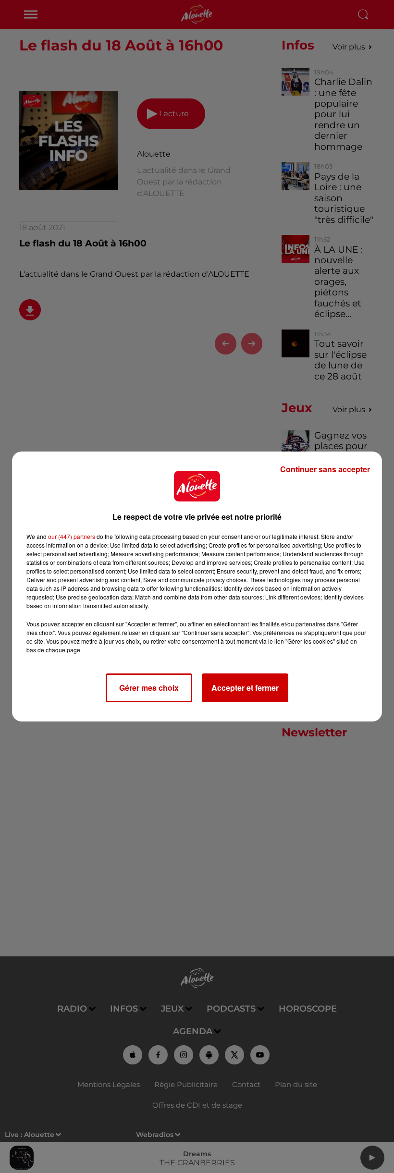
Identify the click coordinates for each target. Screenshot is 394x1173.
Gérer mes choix (149, 687)
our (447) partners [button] (71, 536)
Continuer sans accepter (325, 469)
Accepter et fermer (245, 687)
